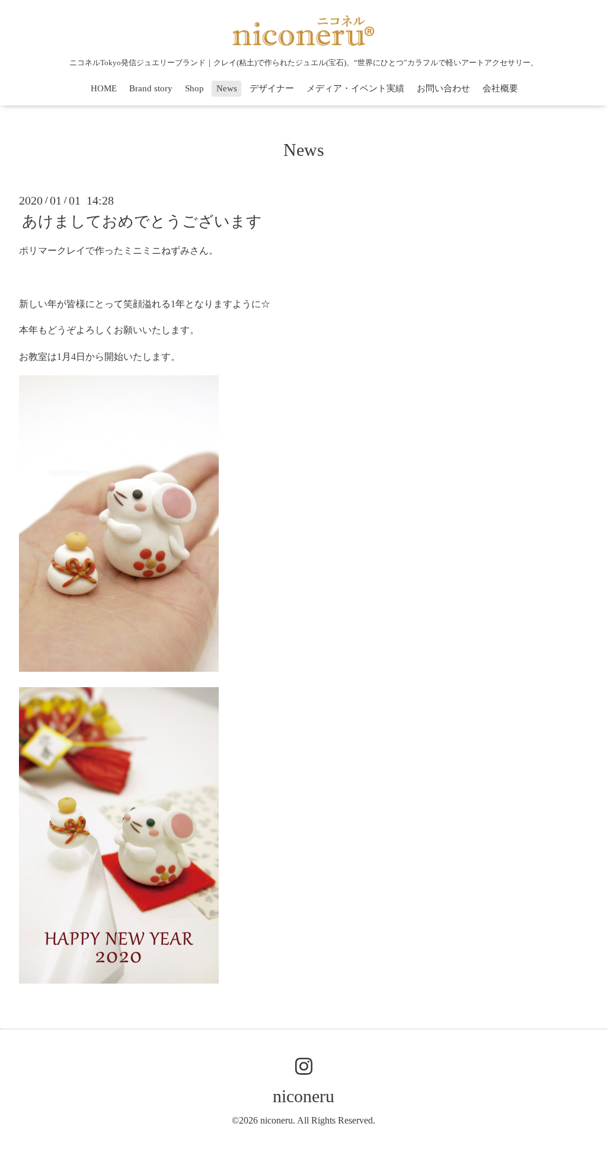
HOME (104, 88)
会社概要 (500, 88)
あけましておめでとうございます (142, 221)
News (226, 88)
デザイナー (272, 88)
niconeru (303, 1096)
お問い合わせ (443, 88)
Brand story (150, 88)
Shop (194, 88)
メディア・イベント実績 (355, 88)
